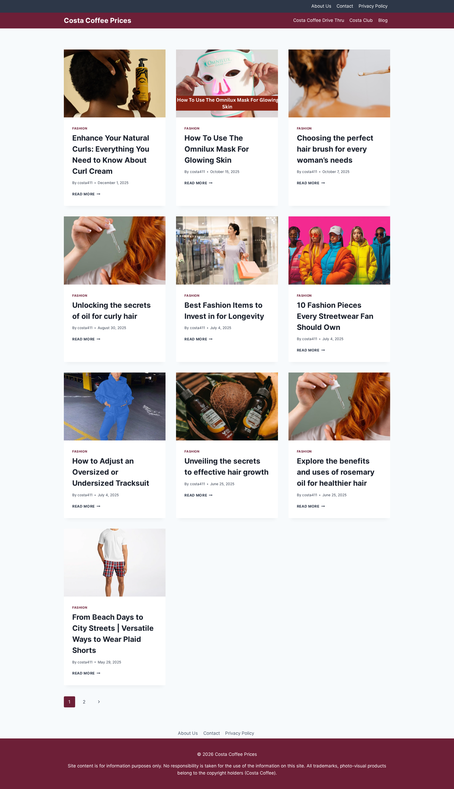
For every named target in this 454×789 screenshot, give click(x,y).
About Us (321, 6)
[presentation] (115, 83)
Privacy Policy (373, 6)
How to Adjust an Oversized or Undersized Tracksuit (110, 472)
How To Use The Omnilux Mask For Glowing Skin (216, 149)
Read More (86, 194)
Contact (345, 6)
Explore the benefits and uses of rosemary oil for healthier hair (335, 472)
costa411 (85, 183)
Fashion (79, 128)
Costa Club (361, 20)
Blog (383, 20)
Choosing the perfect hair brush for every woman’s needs (335, 149)
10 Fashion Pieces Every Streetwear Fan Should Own (335, 316)
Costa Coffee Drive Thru (318, 20)
